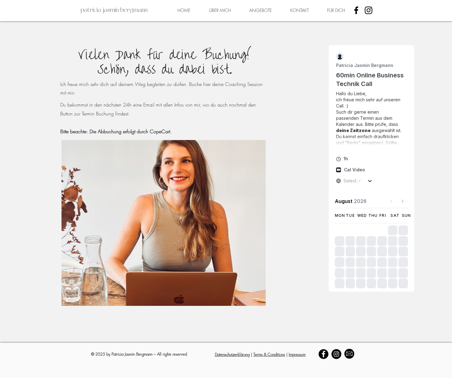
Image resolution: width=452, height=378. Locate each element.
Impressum (297, 354)
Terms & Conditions (269, 354)
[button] (260, 10)
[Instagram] (368, 10)
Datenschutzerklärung (232, 354)
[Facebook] (356, 10)
